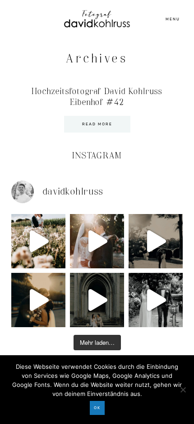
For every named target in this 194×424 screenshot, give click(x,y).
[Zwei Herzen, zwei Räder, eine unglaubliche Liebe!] (156, 300)
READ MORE (97, 124)
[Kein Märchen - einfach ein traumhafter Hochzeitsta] (97, 300)
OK (97, 407)
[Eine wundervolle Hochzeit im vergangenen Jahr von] (97, 241)
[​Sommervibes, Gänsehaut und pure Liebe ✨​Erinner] (38, 241)
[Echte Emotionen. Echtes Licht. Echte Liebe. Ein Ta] (38, 300)
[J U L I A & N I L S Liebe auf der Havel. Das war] (156, 241)
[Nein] (182, 389)
